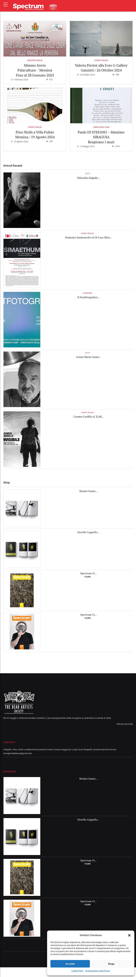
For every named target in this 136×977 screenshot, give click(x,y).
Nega (111, 963)
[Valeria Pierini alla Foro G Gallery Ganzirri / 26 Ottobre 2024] (101, 38)
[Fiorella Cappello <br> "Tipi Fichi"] (21, 549)
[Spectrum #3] (21, 590)
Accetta (70, 963)
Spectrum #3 (87, 573)
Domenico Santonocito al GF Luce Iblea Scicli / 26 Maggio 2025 (87, 239)
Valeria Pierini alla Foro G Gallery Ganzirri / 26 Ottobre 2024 (101, 67)
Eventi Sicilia (101, 60)
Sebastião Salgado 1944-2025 (87, 179)
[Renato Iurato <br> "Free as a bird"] (21, 508)
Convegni (87, 293)
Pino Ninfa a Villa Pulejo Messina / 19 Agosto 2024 (35, 134)
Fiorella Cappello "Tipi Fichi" (87, 533)
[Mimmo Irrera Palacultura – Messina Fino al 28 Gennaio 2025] (34, 38)
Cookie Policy (77, 971)
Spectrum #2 (87, 614)
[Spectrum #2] (21, 631)
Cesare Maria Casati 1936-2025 (87, 358)
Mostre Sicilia (35, 60)
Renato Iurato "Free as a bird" (87, 492)
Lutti (87, 174)
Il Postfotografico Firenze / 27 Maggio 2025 (87, 299)
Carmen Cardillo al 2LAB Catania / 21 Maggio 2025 (87, 418)
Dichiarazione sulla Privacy (97, 971)
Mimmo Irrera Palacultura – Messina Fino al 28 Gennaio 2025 (35, 70)
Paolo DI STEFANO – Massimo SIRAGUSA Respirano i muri (101, 137)
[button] (129, 935)
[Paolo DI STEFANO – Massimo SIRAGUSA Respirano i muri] (101, 105)
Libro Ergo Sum (101, 127)
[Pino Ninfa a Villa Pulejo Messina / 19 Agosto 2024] (34, 105)
